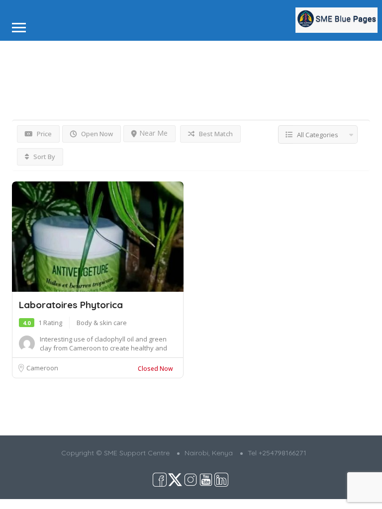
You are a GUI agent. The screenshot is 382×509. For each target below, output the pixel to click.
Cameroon (42, 367)
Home (20, 55)
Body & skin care (102, 322)
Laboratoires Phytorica (71, 305)
